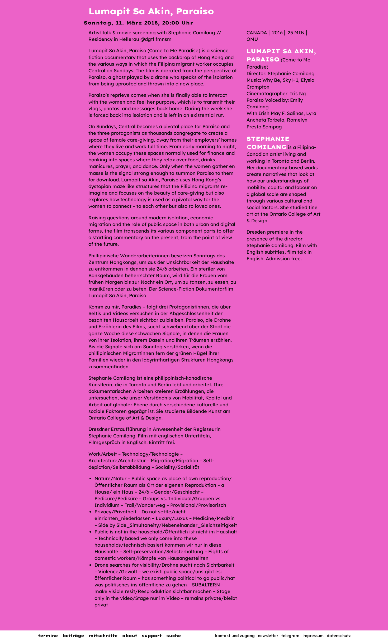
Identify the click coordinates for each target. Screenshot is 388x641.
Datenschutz (339, 635)
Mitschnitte (103, 635)
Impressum (313, 635)
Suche (173, 635)
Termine (48, 635)
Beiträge (73, 635)
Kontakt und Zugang (235, 635)
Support (152, 635)
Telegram (290, 635)
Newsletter (268, 635)
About (129, 635)
